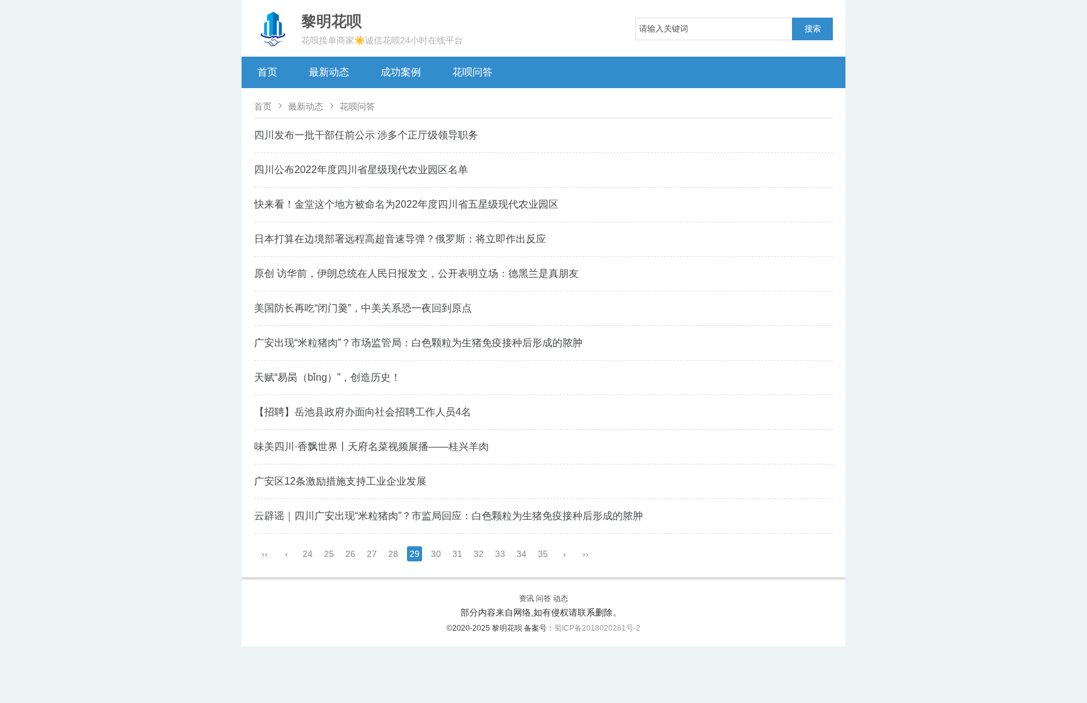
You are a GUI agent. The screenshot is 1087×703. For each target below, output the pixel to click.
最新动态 (329, 72)
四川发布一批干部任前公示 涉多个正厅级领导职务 (366, 135)
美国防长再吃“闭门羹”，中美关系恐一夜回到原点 (363, 308)
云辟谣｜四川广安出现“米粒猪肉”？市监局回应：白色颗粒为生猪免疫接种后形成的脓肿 (448, 515)
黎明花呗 (508, 628)
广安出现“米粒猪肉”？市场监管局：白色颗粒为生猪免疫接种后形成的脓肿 (418, 342)
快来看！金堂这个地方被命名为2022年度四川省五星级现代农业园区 (406, 204)
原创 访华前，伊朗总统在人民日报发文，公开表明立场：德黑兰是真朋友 (416, 273)
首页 (267, 72)
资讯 (526, 598)
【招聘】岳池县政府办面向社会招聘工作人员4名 (362, 412)
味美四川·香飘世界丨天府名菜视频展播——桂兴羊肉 (371, 446)
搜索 (813, 28)
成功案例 (401, 72)
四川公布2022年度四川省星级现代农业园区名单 (361, 169)
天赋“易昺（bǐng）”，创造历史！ (327, 377)
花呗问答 (472, 72)
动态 (560, 598)
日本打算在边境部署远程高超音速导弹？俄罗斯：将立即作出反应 (400, 238)
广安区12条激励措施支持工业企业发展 (340, 481)
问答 (543, 598)
